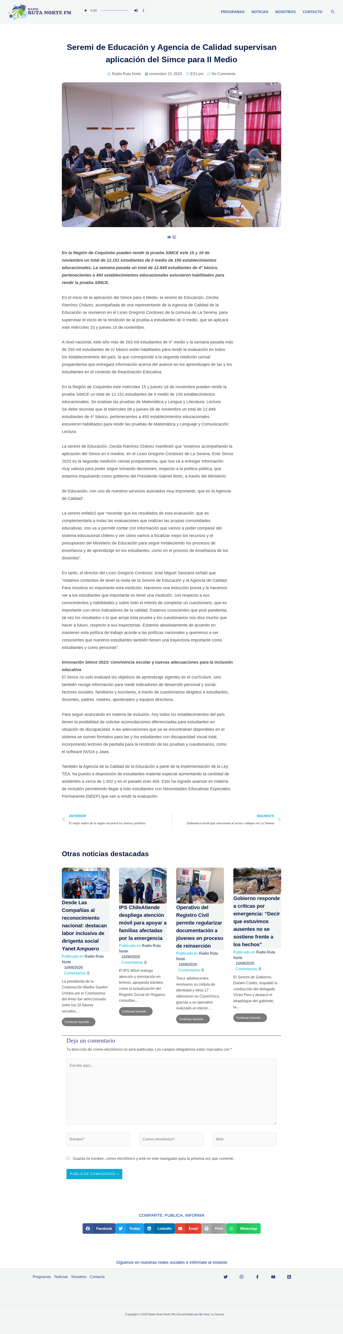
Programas (233, 12)
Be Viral (204, 1314)
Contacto (312, 12)
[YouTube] (273, 1277)
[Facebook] (257, 1277)
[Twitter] (226, 1277)
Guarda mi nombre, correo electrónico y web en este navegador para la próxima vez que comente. (153, 1159)
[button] (333, 12)
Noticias (260, 12)
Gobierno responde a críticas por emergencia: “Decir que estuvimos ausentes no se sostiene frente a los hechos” (256, 921)
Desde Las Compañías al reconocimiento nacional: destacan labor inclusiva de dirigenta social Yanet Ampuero (84, 926)
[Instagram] (241, 1277)
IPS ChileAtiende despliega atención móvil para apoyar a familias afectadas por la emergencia (143, 922)
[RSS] (289, 1277)
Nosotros (285, 12)
